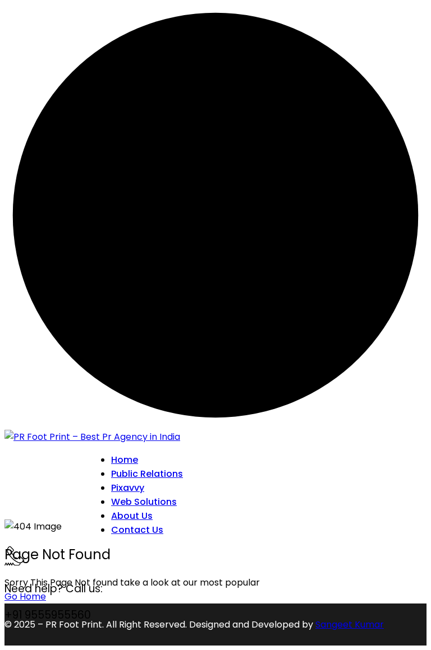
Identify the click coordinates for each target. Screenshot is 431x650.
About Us (132, 515)
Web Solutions (144, 501)
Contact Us (137, 529)
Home (124, 459)
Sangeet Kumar (349, 624)
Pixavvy (127, 487)
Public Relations (147, 473)
